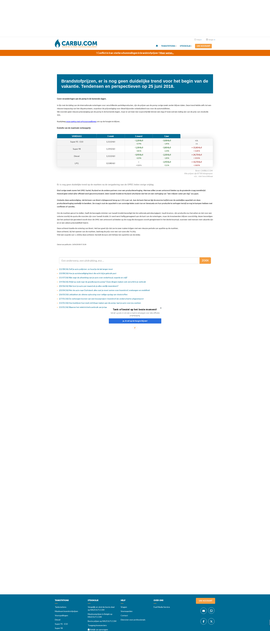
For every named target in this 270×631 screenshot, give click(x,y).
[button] (135, 309)
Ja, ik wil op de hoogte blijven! (135, 321)
